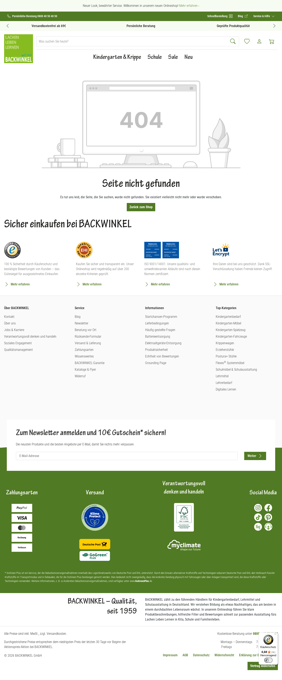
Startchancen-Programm (161, 317)
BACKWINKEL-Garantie (89, 363)
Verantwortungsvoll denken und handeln (30, 336)
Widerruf (80, 376)
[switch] (268, 660)
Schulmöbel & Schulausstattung (236, 369)
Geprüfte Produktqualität (233, 26)
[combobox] (132, 41)
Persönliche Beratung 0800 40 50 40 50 (34, 16)
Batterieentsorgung (157, 336)
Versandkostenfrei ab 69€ (49, 26)
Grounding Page (155, 363)
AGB (185, 655)
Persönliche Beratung (141, 26)
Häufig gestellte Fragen (160, 330)
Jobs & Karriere (14, 330)
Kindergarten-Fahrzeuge (231, 336)
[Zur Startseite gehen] (18, 48)
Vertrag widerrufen (262, 666)
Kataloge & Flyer (85, 369)
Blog (78, 317)
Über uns (10, 323)
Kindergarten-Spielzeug (230, 330)
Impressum (170, 655)
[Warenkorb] (271, 41)
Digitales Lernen (226, 389)
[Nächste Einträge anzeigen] (274, 26)
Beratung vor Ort (85, 330)
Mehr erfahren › (189, 6)
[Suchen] (233, 41)
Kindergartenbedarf (228, 317)
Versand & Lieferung (88, 343)
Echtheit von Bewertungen (162, 356)
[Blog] (258, 527)
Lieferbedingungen (157, 323)
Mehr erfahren (20, 284)
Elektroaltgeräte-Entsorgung (163, 343)
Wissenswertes (84, 356)
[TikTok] (258, 517)
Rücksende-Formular (88, 336)
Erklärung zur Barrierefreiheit (258, 655)
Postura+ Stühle (226, 356)
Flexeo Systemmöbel (230, 363)
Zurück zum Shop (141, 207)
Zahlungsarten (84, 350)
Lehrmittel (222, 376)
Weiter (252, 456)
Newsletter (81, 323)
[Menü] (275, 635)
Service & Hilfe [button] (262, 16)
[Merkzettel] (247, 41)
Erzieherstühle (225, 350)
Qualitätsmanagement (18, 350)
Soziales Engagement (18, 343)
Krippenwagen (225, 343)
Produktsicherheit (156, 350)
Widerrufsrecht (224, 655)
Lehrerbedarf (224, 383)
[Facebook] (268, 508)
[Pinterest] (268, 517)
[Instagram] (258, 508)
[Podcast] (268, 527)
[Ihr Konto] (259, 41)
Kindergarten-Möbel (228, 323)
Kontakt (9, 317)
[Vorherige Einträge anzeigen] (7, 26)
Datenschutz (201, 655)
